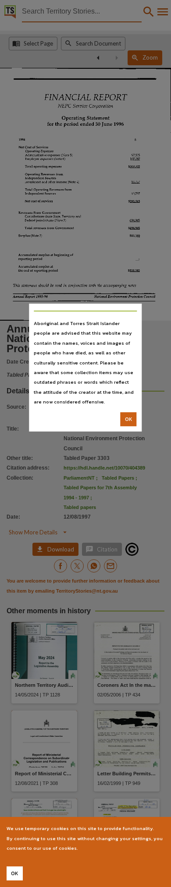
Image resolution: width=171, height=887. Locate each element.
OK (128, 419)
